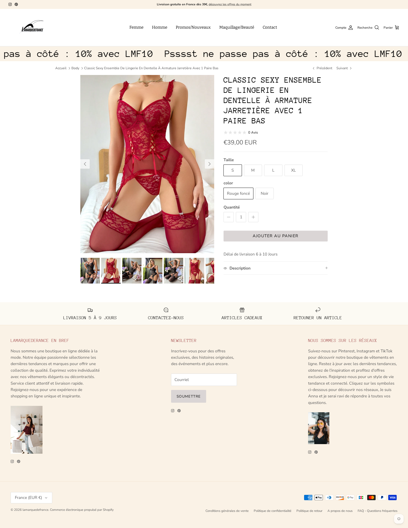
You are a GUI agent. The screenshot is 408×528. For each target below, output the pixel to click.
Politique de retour (309, 511)
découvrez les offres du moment (230, 4)
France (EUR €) (28, 497)
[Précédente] (85, 164)
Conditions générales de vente (227, 511)
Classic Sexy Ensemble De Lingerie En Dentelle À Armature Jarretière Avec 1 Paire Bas (151, 68)
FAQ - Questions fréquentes (377, 511)
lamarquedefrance (35, 510)
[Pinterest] (16, 4)
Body (75, 68)
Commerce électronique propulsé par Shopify (82, 510)
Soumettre (189, 396)
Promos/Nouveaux (193, 27)
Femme (136, 27)
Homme (159, 27)
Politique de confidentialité (272, 511)
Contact (270, 27)
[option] (147, 164)
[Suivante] (209, 164)
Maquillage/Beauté (236, 27)
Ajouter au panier (276, 236)
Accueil (61, 68)
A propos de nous (340, 511)
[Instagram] (10, 4)
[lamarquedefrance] (35, 27)
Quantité (232, 207)
